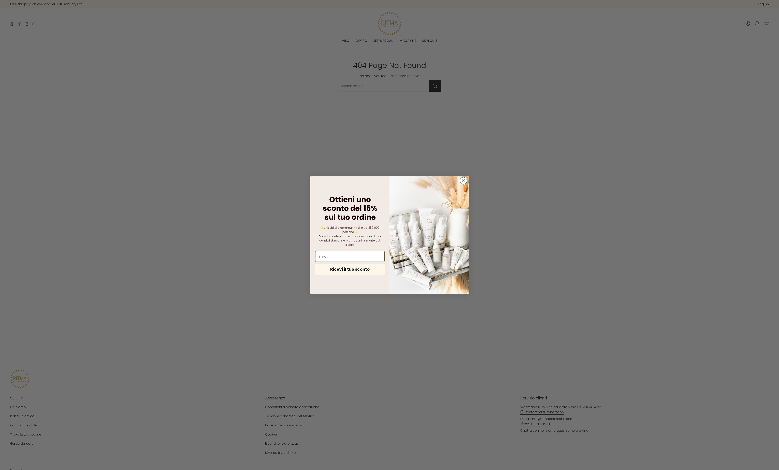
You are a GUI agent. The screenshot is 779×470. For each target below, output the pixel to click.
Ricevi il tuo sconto (350, 269)
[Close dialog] (463, 180)
